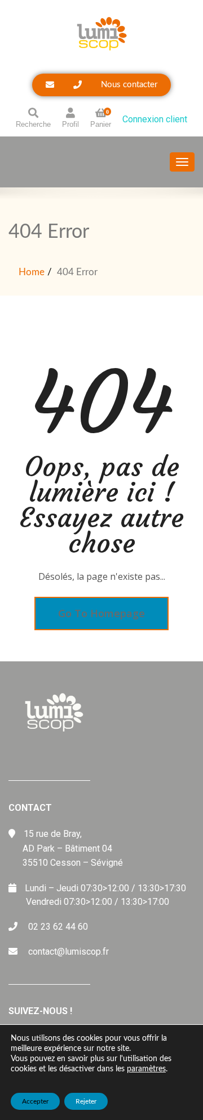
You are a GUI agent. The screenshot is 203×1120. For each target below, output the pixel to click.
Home (32, 272)
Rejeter (86, 1101)
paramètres (146, 1069)
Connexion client (154, 119)
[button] (101, 85)
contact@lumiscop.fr (68, 951)
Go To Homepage (101, 613)
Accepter (35, 1101)
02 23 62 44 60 (58, 926)
